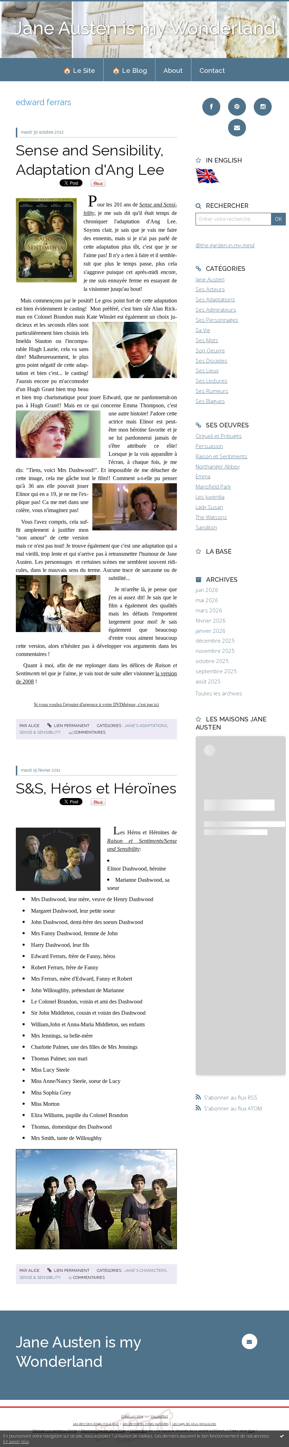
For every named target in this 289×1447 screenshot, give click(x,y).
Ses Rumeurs (212, 390)
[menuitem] (79, 69)
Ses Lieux (207, 370)
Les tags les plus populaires (194, 1423)
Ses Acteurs (210, 289)
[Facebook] (211, 107)
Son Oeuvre (210, 350)
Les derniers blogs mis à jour (96, 1423)
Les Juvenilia (210, 496)
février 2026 (211, 620)
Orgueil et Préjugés (219, 435)
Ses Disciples (211, 360)
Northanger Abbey (218, 466)
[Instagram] (263, 107)
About (173, 70)
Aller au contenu (23, 5)
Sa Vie (203, 329)
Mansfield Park (213, 486)
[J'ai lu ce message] (282, 1436)
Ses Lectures (211, 380)
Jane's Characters (145, 1270)
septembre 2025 (216, 671)
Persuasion (209, 446)
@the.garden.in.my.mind (225, 245)
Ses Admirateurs (216, 309)
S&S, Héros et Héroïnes (96, 788)
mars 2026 (209, 610)
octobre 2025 (212, 661)
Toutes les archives (219, 693)
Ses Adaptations (215, 299)
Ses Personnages (217, 319)
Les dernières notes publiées (145, 1423)
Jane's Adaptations (145, 725)
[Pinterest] (237, 107)
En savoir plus (16, 1442)
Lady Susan (209, 506)
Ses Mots (207, 340)
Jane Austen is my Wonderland (144, 28)
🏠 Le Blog (129, 70)
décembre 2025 (215, 640)
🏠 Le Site (79, 70)
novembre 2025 (215, 651)
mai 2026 (207, 600)
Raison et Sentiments (221, 456)
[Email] (237, 128)
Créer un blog (132, 1416)
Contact (212, 70)
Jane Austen (210, 279)
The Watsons (211, 517)
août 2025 (208, 681)
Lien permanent (71, 725)
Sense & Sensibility (40, 732)
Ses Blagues (210, 400)
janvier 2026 (211, 630)
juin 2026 (207, 590)
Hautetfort (159, 1416)
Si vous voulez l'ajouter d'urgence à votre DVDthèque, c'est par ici (96, 704)
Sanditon (206, 527)
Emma (203, 476)
